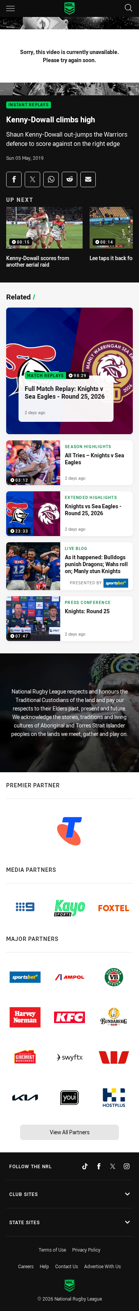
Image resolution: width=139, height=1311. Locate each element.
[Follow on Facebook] (99, 1166)
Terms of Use (52, 1250)
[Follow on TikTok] (85, 1166)
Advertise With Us (102, 1266)
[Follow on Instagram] (127, 1166)
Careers (26, 1266)
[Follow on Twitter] (113, 1166)
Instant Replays (28, 105)
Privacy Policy (86, 1250)
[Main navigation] (10, 8)
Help (44, 1266)
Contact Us (66, 1266)
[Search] (128, 8)
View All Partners (70, 1132)
